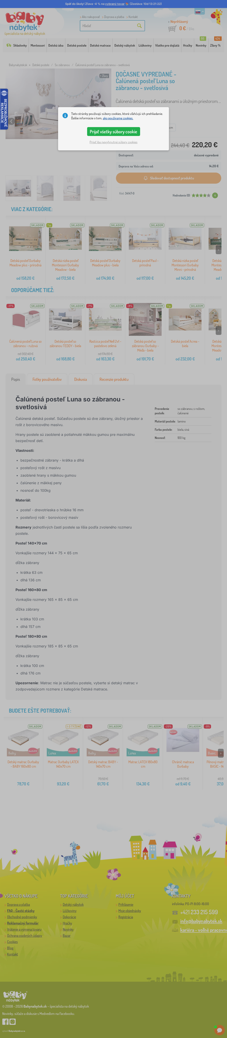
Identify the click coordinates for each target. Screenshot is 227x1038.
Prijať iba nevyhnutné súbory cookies (113, 142)
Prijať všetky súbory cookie (113, 131)
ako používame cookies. (118, 118)
